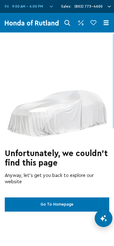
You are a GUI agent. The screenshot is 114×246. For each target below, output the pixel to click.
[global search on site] (67, 22)
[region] (57, 139)
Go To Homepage (57, 204)
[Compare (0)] (81, 23)
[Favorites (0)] (93, 23)
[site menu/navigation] (106, 23)
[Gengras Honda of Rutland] (32, 23)
